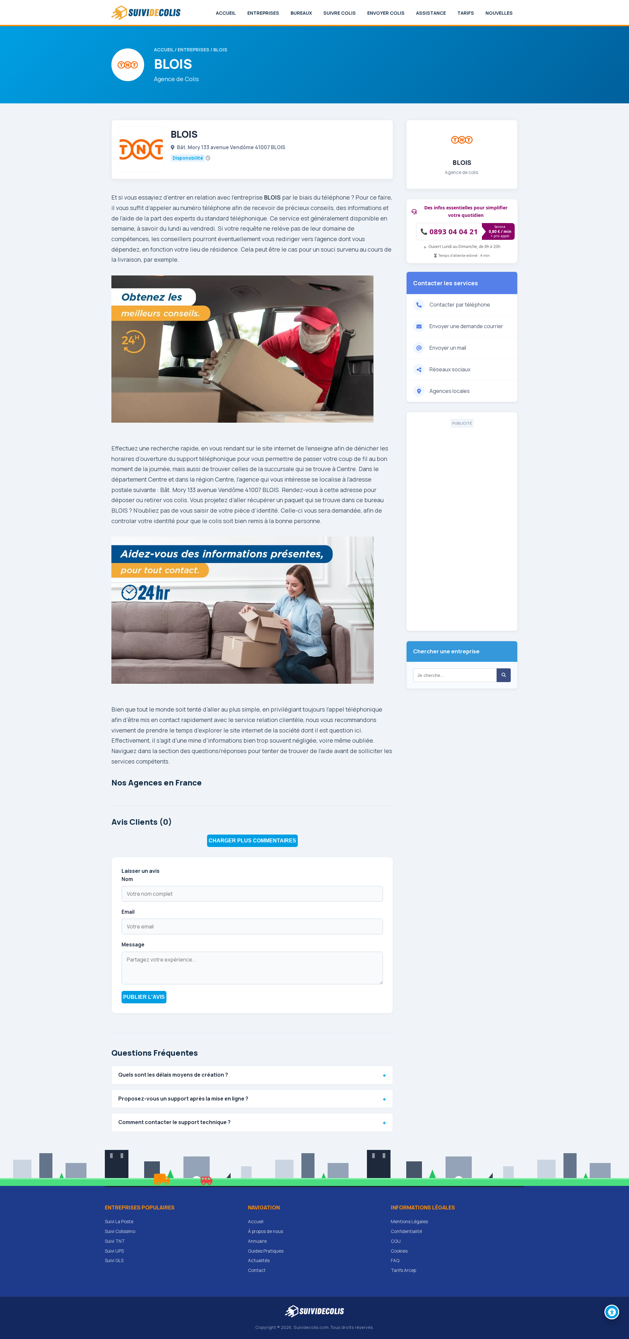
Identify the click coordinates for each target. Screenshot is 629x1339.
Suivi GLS (114, 1260)
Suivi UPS (114, 1251)
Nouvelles (499, 13)
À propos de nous (265, 1231)
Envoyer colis (386, 13)
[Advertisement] (462, 526)
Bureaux (301, 13)
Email (128, 911)
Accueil (226, 13)
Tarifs (465, 13)
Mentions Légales (409, 1221)
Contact (257, 1270)
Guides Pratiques (265, 1251)
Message (133, 944)
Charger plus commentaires (252, 840)
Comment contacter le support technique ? (174, 1122)
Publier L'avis (144, 997)
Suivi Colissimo (120, 1231)
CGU (396, 1241)
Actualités (259, 1260)
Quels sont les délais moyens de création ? (173, 1074)
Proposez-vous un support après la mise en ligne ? (183, 1098)
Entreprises (263, 13)
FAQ (395, 1260)
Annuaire (257, 1241)
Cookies (399, 1251)
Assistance (431, 13)
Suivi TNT (115, 1241)
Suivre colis (339, 13)
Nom (127, 879)
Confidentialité (406, 1231)
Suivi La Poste (119, 1221)
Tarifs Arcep (403, 1270)
